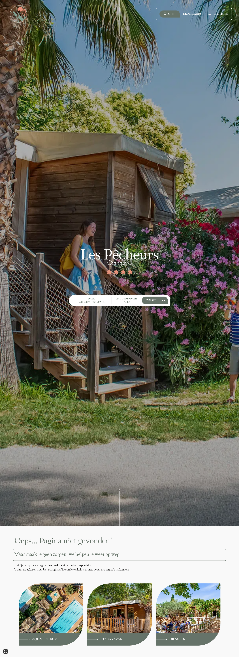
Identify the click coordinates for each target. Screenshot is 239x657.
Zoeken (151, 300)
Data (91, 299)
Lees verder (32, 587)
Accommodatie (126, 299)
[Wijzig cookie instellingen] (5, 651)
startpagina (52, 569)
